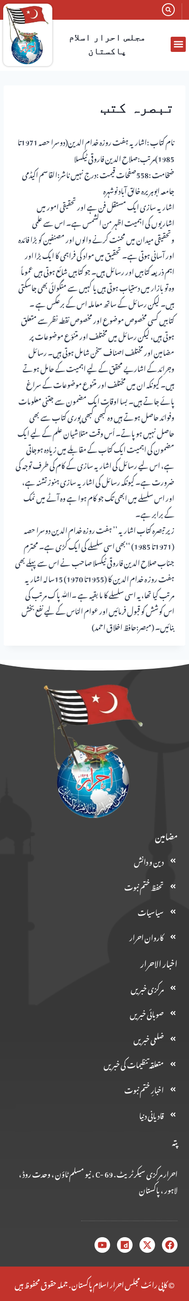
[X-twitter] (147, 1245)
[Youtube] (102, 1245)
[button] (178, 44)
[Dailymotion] (125, 1245)
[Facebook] (170, 1245)
